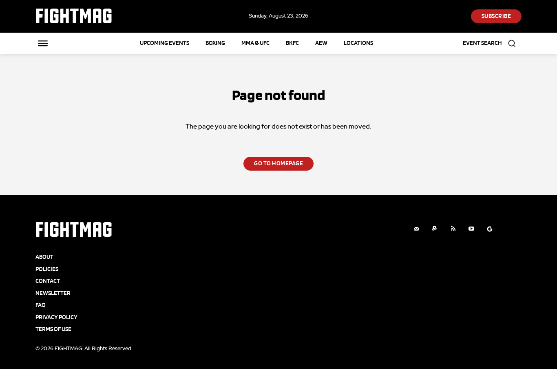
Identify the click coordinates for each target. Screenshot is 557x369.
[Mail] (416, 229)
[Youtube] (471, 229)
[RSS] (453, 229)
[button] (492, 43)
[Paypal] (435, 229)
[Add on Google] (490, 229)
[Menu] (43, 43)
